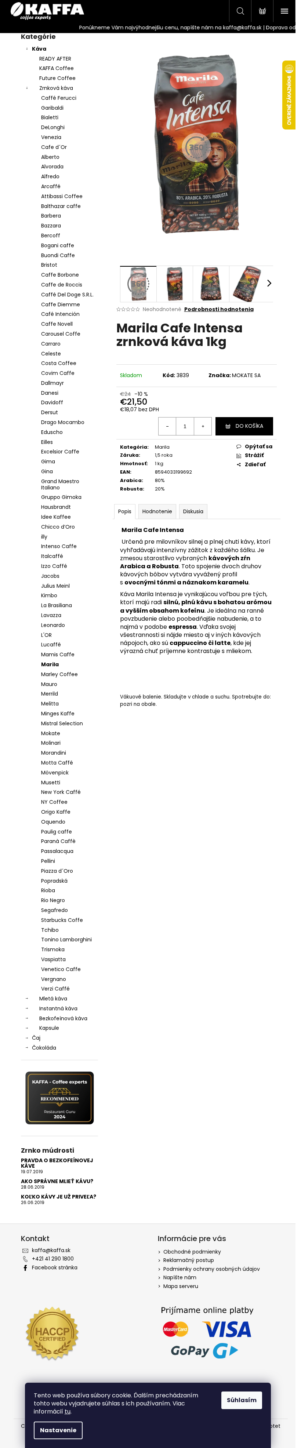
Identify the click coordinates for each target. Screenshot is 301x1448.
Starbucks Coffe (62, 920)
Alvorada (52, 166)
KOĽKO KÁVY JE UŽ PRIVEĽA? (58, 1197)
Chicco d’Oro (58, 526)
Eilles (47, 442)
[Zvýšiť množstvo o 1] (202, 426)
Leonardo (53, 625)
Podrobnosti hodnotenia (219, 309)
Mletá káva (53, 998)
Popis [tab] (124, 511)
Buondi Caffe (58, 255)
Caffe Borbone (60, 274)
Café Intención (60, 314)
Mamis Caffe (58, 654)
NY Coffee (54, 802)
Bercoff (50, 235)
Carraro (51, 343)
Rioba (48, 890)
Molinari (51, 743)
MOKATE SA (246, 375)
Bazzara (51, 225)
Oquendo (53, 821)
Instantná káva (58, 1008)
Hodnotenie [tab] (157, 511)
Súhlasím (242, 1400)
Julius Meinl (55, 586)
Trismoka (53, 949)
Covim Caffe (58, 373)
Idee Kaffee (56, 517)
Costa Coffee (58, 363)
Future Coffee (57, 78)
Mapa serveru (180, 1286)
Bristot (49, 265)
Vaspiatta (53, 959)
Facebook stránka (54, 1267)
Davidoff (52, 402)
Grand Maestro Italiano (60, 484)
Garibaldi (52, 108)
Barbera (51, 215)
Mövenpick (55, 772)
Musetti (50, 782)
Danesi (49, 393)
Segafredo (54, 910)
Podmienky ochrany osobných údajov (211, 1269)
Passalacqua (57, 851)
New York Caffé (61, 792)
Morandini (53, 752)
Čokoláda (44, 1047)
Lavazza (51, 615)
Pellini (48, 861)
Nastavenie (58, 1430)
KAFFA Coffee (56, 68)
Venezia (51, 137)
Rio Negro (53, 900)
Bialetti (49, 117)
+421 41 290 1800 (53, 1258)
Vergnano (53, 979)
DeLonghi (53, 127)
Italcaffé (52, 556)
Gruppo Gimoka (61, 497)
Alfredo (50, 176)
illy (44, 536)
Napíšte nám (179, 1277)
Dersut (49, 412)
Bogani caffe (57, 245)
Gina (47, 471)
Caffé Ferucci (58, 98)
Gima (48, 461)
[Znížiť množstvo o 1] (167, 426)
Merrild (49, 693)
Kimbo (49, 595)
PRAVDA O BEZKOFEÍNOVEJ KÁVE (57, 1163)
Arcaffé (51, 186)
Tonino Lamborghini (66, 939)
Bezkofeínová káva (63, 1018)
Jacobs (50, 576)
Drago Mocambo (62, 422)
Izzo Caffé (54, 566)
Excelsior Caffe (60, 451)
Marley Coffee (59, 674)
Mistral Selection (62, 723)
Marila (50, 664)
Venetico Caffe (61, 969)
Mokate (50, 733)
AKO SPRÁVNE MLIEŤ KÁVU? (57, 1181)
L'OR (46, 635)
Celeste (51, 353)
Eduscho (52, 432)
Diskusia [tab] (193, 511)
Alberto (50, 157)
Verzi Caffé (55, 988)
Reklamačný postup (188, 1260)
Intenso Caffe (59, 546)
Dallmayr (52, 383)
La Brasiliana (56, 605)
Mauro (49, 684)
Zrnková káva (56, 88)
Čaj (36, 1038)
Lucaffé (51, 644)
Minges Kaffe (58, 713)
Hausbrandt (56, 507)
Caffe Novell (57, 324)
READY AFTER (55, 58)
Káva (39, 48)
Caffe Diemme (60, 304)
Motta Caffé (57, 762)
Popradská (54, 881)
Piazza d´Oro (57, 871)
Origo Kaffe (55, 812)
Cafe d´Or (54, 147)
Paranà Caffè (58, 841)
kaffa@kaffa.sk (51, 1250)
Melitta (50, 703)
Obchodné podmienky (192, 1251)
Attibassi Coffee (62, 196)
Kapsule (49, 1028)
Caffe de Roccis (61, 284)
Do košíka (249, 426)
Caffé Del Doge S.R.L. (67, 294)
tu (67, 1411)
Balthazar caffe (61, 206)
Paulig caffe (56, 831)
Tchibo (50, 930)
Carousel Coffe (60, 334)
